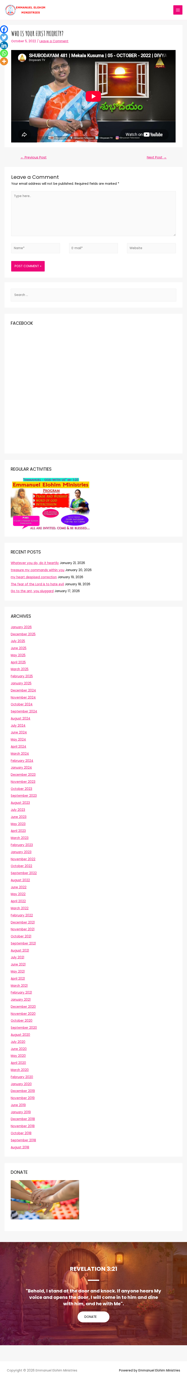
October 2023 (21, 789)
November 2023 (23, 782)
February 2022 (22, 915)
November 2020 (23, 1014)
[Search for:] (93, 295)
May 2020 (18, 1056)
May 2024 (18, 739)
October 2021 (21, 936)
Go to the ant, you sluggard (32, 591)
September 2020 (24, 1028)
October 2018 (21, 1133)
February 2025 (22, 676)
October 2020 (21, 1020)
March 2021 (19, 986)
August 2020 (20, 1035)
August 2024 (20, 718)
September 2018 (23, 1140)
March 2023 (20, 838)
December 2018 (23, 1119)
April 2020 (18, 1063)
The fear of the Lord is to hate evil (37, 584)
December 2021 (23, 922)
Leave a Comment (53, 41)
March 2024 (20, 754)
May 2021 (18, 971)
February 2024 (22, 761)
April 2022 (18, 901)
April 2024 (18, 746)
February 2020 (22, 1077)
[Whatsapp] (4, 53)
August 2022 (20, 880)
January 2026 (21, 627)
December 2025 (23, 634)
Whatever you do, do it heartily (35, 563)
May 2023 (18, 824)
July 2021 (17, 957)
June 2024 (19, 732)
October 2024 (22, 704)
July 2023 (18, 810)
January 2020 (21, 1084)
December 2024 (23, 690)
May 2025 (18, 655)
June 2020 (19, 1049)
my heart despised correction (34, 577)
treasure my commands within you (37, 570)
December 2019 (23, 1091)
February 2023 (22, 845)
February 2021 (21, 992)
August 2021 (20, 950)
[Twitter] (4, 37)
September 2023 (24, 796)
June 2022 (18, 887)
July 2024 (18, 725)
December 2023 (23, 775)
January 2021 (21, 999)
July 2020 (18, 1042)
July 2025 (18, 641)
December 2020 (23, 1007)
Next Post (157, 157)
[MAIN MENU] (178, 10)
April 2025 (18, 662)
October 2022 (21, 866)
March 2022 (20, 908)
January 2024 (21, 767)
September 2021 (23, 943)
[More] (4, 61)
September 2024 (24, 711)
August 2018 (20, 1147)
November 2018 (23, 1126)
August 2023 (20, 803)
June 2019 (18, 1105)
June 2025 (18, 648)
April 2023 (18, 831)
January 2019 (21, 1112)
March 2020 (20, 1070)
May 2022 (18, 894)
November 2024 (23, 697)
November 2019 (23, 1098)
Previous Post (33, 157)
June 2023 (18, 817)
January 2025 (21, 683)
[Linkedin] (4, 45)
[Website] (151, 249)
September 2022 (24, 873)
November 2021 (22, 929)
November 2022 (23, 859)
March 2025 (20, 669)
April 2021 (18, 978)
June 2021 (18, 964)
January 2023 (21, 852)
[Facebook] (4, 29)
